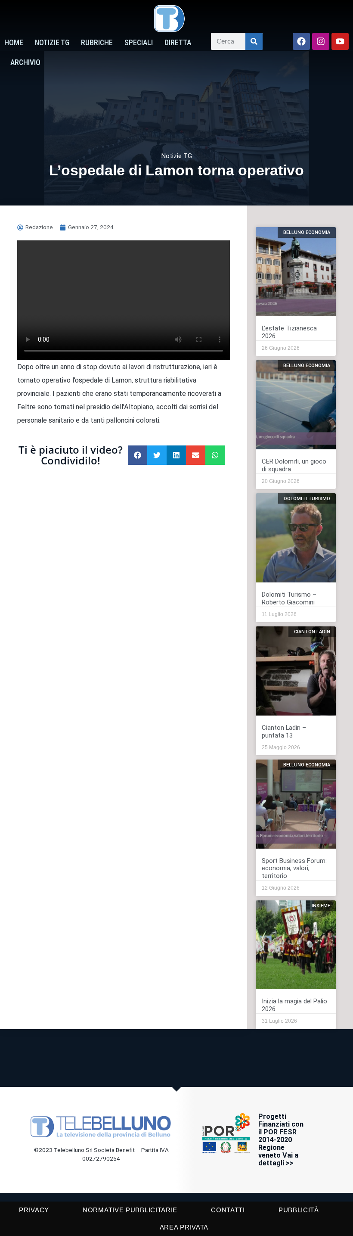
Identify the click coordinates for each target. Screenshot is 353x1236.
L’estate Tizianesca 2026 (289, 332)
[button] (137, 455)
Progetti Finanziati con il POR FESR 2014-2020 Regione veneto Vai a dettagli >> (280, 1139)
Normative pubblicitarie (130, 1210)
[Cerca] (254, 41)
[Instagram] (320, 41)
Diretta (177, 42)
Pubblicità (299, 1210)
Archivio (25, 62)
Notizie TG (52, 42)
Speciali (138, 42)
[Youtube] (340, 41)
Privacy (34, 1210)
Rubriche (97, 42)
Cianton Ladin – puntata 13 (284, 731)
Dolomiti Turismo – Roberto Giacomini (289, 598)
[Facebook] (301, 41)
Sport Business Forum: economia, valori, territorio (294, 868)
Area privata (184, 1227)
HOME (13, 42)
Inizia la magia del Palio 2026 (294, 1005)
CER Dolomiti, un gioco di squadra (294, 465)
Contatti (228, 1210)
